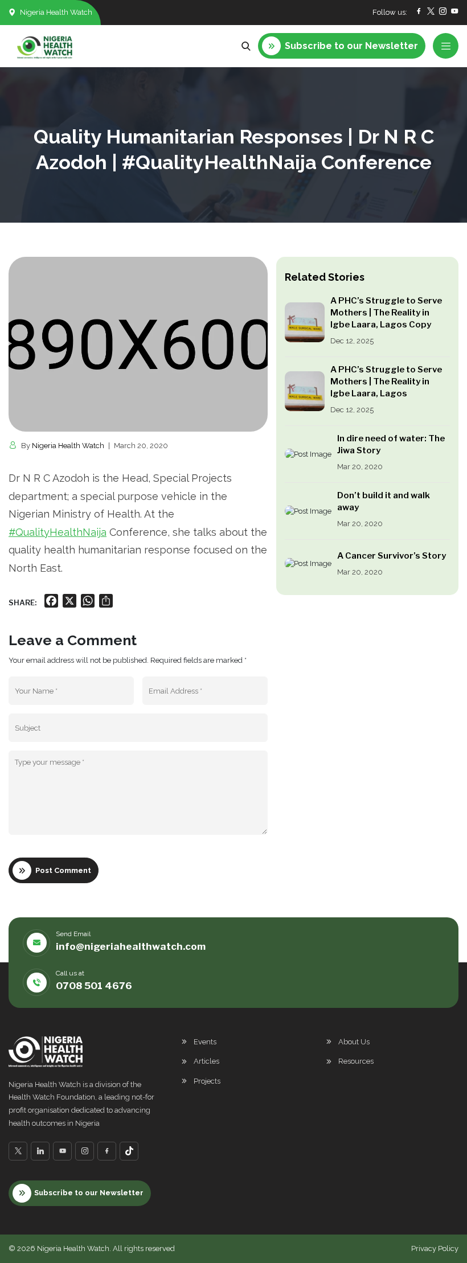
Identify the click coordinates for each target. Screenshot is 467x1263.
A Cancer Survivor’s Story (391, 556)
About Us (354, 1042)
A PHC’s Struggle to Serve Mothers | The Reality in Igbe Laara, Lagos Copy (386, 313)
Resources (356, 1061)
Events (205, 1042)
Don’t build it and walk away (383, 501)
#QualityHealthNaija (57, 532)
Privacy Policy (434, 1248)
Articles (206, 1061)
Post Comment (63, 870)
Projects (207, 1081)
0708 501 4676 (94, 985)
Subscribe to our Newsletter (89, 1192)
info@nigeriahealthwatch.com (131, 946)
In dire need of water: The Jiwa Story (391, 444)
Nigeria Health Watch (68, 445)
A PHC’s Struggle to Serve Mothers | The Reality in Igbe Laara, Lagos (386, 381)
